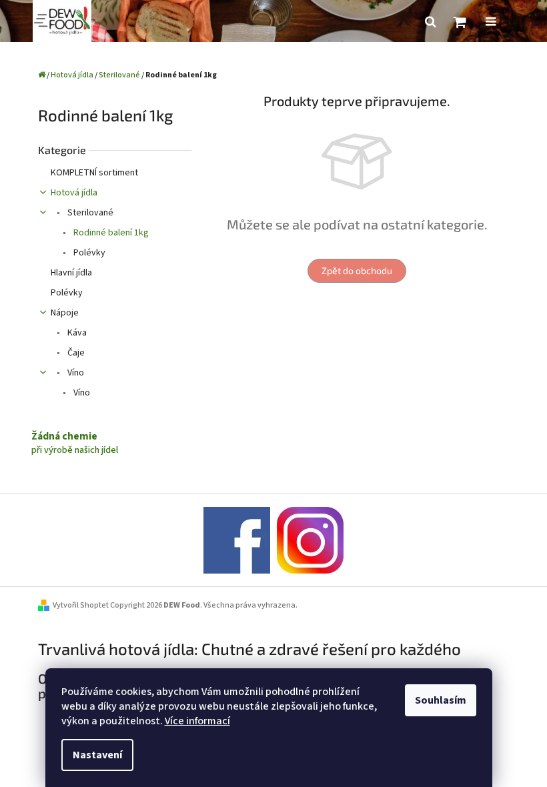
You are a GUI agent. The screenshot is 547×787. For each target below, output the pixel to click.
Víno (74, 372)
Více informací (197, 721)
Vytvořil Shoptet (81, 605)
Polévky (88, 252)
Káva (76, 332)
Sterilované (89, 212)
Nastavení (97, 755)
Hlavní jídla (71, 272)
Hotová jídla (74, 192)
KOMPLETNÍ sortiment (94, 172)
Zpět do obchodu (357, 270)
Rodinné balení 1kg (110, 232)
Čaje (75, 352)
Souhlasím (440, 700)
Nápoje (65, 312)
